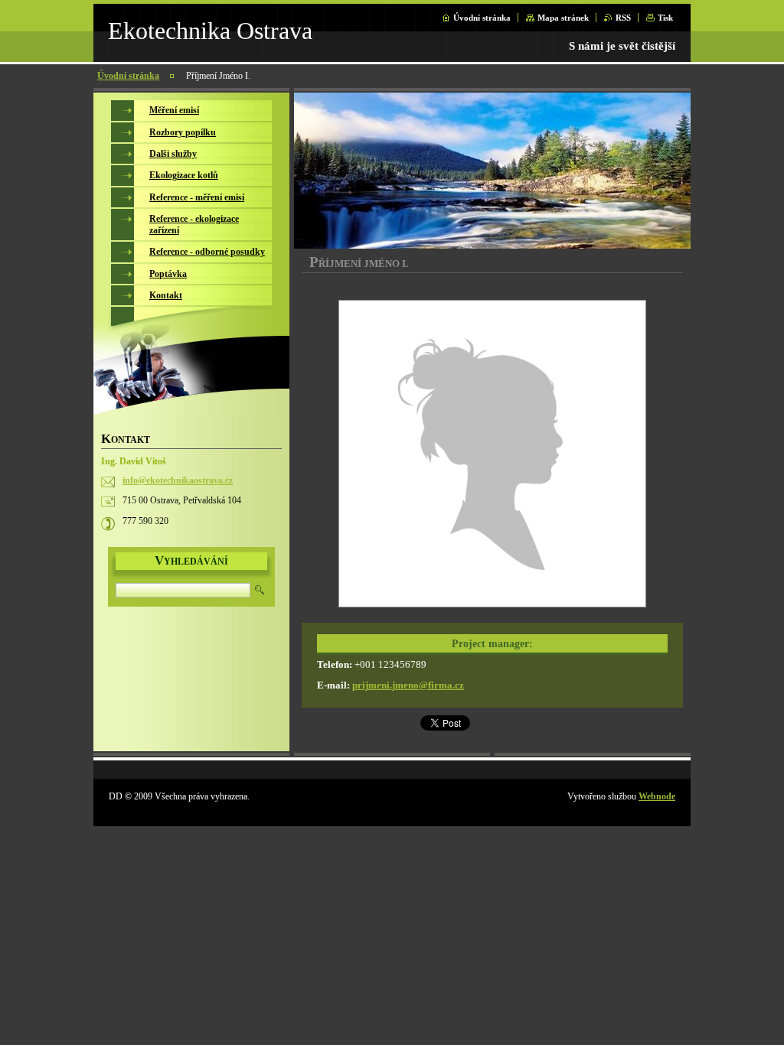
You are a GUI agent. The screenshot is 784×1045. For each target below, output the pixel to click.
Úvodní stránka (482, 17)
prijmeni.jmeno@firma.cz (408, 685)
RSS (623, 17)
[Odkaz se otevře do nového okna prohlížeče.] (492, 455)
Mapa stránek (563, 17)
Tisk (665, 17)
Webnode (657, 796)
